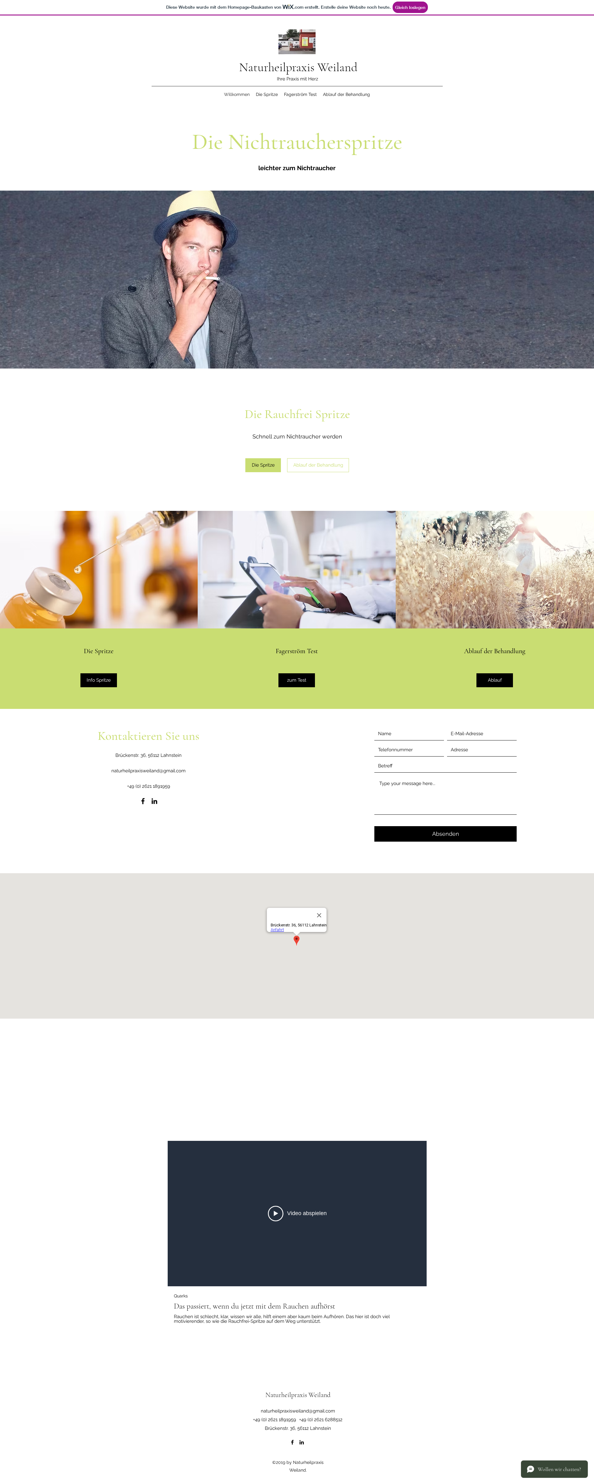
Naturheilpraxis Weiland (298, 67)
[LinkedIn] (154, 801)
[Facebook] (143, 801)
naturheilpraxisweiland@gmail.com (148, 771)
